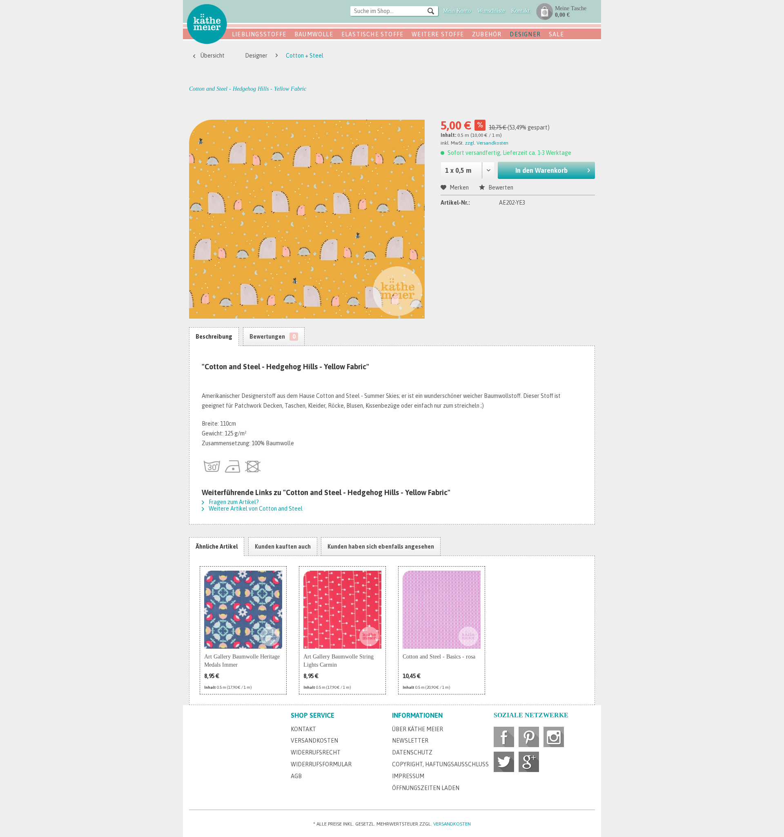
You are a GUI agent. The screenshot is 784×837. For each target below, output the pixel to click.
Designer (525, 34)
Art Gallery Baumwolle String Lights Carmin (338, 661)
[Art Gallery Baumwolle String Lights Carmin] (342, 610)
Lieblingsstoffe (259, 34)
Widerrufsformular (321, 764)
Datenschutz (412, 752)
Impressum (408, 776)
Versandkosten (314, 740)
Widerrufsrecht (316, 752)
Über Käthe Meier (417, 729)
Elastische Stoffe (372, 34)
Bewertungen (272, 336)
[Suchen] (430, 10)
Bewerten (500, 187)
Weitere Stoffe (438, 34)
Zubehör (486, 34)
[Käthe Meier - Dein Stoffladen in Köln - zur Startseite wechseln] (207, 23)
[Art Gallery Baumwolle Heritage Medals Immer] (243, 610)
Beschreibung (214, 336)
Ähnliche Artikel (217, 546)
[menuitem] (394, 11)
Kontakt (303, 729)
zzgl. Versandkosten (486, 143)
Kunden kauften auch (283, 546)
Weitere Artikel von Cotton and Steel (255, 508)
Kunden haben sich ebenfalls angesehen (380, 546)
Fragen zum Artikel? (233, 502)
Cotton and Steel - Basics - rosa (439, 657)
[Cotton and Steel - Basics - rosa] (442, 610)
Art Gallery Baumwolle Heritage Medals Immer (242, 661)
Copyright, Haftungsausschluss (440, 764)
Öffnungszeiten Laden (425, 788)
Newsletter (410, 740)
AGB (296, 776)
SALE (556, 34)
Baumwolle (313, 34)
